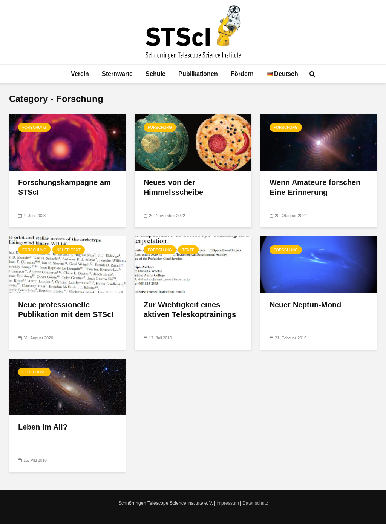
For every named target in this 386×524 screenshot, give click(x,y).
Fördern (242, 74)
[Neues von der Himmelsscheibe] (193, 142)
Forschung (34, 127)
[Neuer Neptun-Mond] (318, 264)
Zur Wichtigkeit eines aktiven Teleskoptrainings (190, 310)
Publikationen (198, 74)
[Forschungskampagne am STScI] (67, 142)
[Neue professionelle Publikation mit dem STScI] (67, 264)
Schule (155, 74)
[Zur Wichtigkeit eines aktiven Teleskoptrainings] (193, 264)
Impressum (227, 503)
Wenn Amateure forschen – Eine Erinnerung (318, 187)
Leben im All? (42, 427)
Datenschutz (255, 503)
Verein (80, 74)
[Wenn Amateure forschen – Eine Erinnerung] (318, 142)
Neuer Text (69, 250)
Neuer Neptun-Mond (305, 305)
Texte (188, 250)
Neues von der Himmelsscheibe (173, 187)
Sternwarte (117, 74)
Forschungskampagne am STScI (64, 187)
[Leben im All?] (67, 386)
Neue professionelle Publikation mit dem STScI (65, 310)
